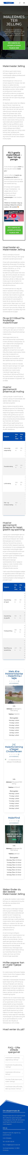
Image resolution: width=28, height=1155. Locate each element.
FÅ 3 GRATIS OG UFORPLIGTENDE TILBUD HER (14, 45)
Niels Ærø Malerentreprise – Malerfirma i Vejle (14, 675)
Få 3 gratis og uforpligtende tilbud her (14, 230)
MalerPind (14, 817)
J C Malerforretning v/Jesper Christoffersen (14, 748)
